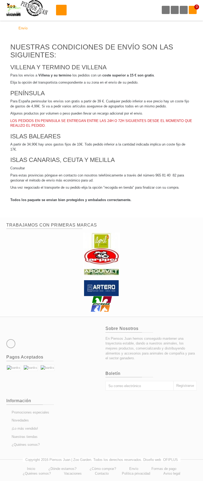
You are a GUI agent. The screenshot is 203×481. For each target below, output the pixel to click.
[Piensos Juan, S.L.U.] (27, 8)
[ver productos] (101, 240)
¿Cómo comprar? (103, 469)
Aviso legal (171, 473)
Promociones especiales (30, 412)
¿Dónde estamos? (62, 469)
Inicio (31, 469)
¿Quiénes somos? (26, 445)
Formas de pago (163, 469)
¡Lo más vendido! (25, 428)
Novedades (20, 420)
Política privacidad (136, 473)
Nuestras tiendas (25, 437)
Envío (133, 469)
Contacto (102, 473)
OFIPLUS (170, 460)
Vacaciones (73, 473)
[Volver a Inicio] (7, 28)
